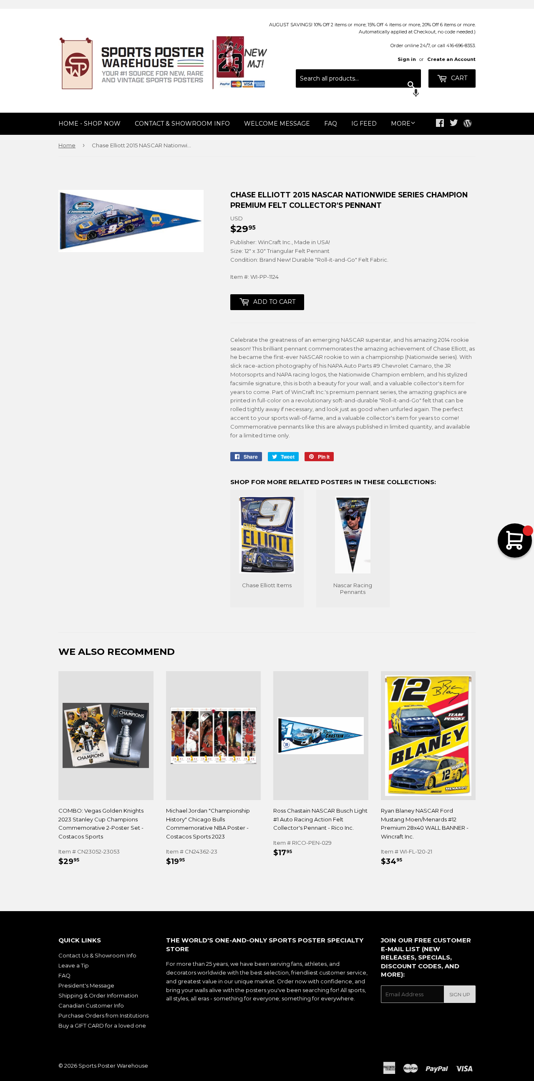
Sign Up (459, 994)
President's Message (86, 985)
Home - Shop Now (89, 123)
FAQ (330, 123)
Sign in (407, 59)
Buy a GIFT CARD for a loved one (102, 1025)
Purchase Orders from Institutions (103, 1015)
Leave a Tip (73, 965)
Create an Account (451, 59)
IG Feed (364, 123)
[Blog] (467, 124)
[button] (358, 94)
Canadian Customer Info (91, 1005)
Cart (458, 78)
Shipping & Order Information (98, 995)
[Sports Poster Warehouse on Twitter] (454, 124)
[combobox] (358, 78)
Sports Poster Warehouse (113, 1065)
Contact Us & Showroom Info (97, 955)
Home (67, 145)
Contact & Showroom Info (182, 123)
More (401, 123)
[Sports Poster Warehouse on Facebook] (440, 124)
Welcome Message (277, 123)
